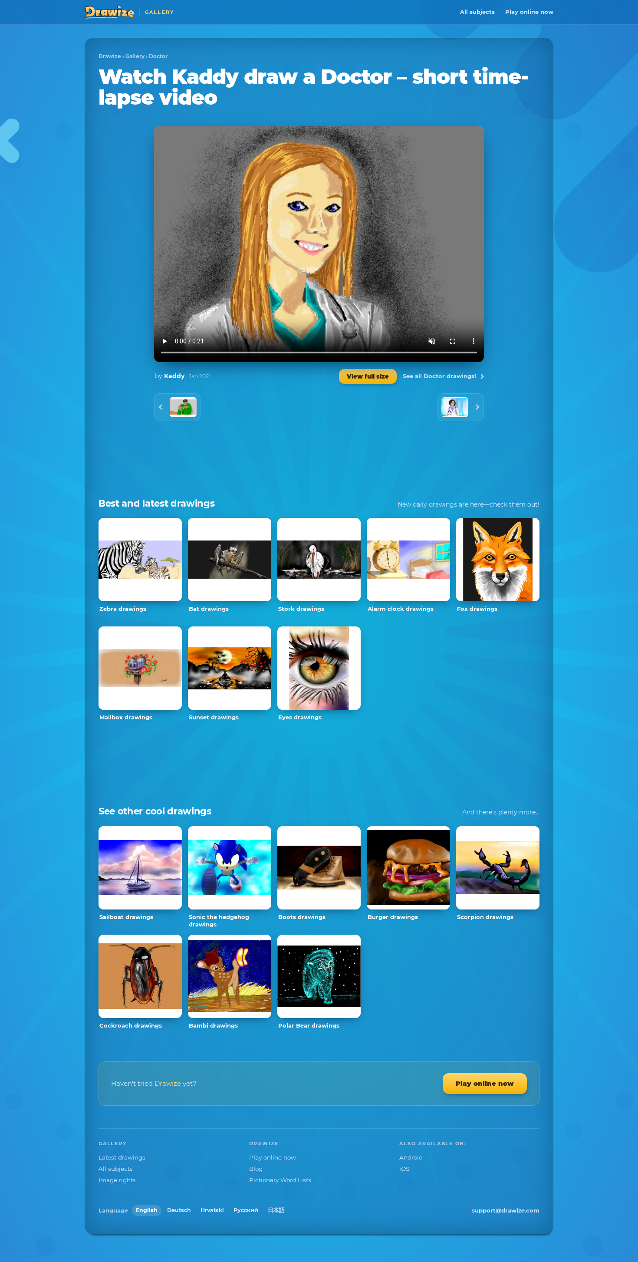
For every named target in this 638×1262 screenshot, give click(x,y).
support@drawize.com (505, 1210)
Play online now (529, 11)
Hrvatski (212, 1210)
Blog (256, 1168)
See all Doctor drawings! (439, 375)
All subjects (477, 11)
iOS (404, 1168)
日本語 (276, 1210)
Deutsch (179, 1210)
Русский (245, 1210)
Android (411, 1157)
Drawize (110, 56)
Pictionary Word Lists (280, 1179)
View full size (368, 376)
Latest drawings (122, 1157)
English (147, 1210)
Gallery (135, 56)
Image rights (117, 1179)
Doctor (158, 56)
